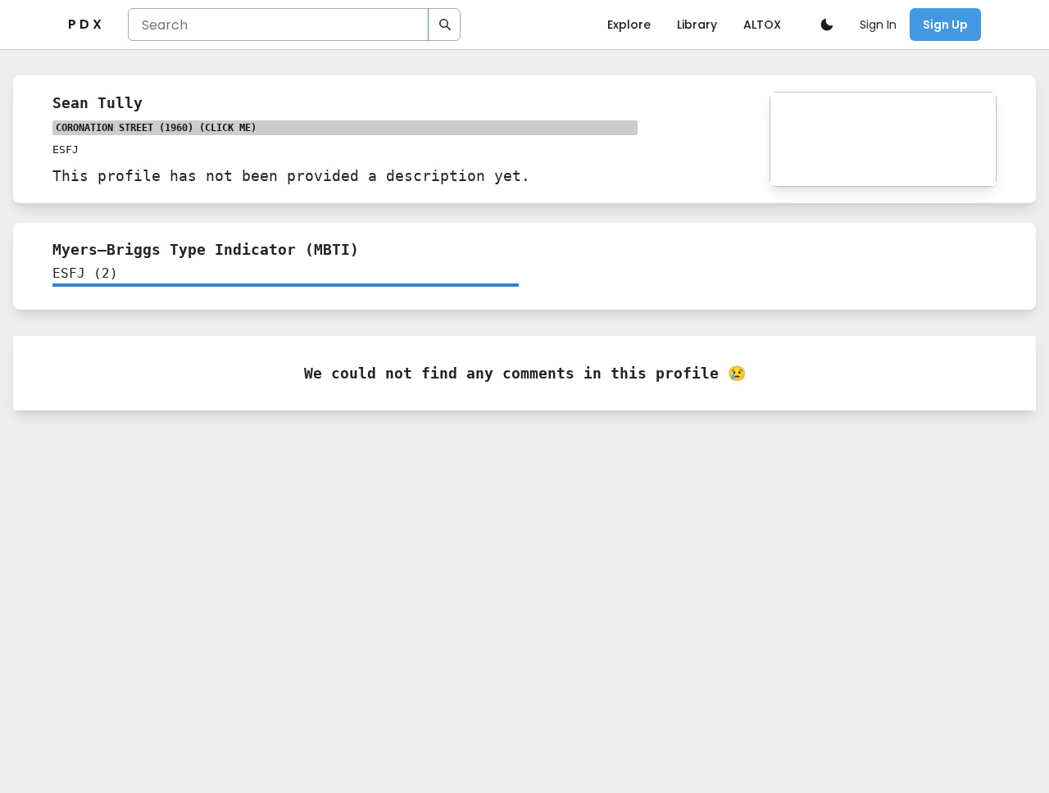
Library (697, 24)
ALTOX (762, 24)
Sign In (878, 24)
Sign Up (945, 24)
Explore (629, 24)
